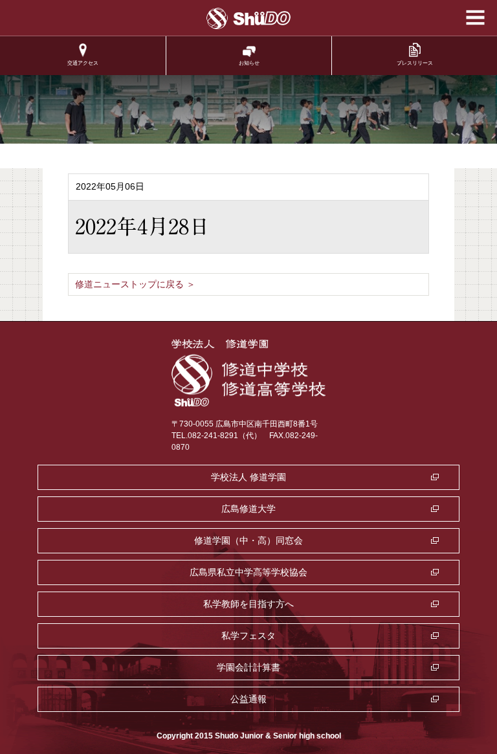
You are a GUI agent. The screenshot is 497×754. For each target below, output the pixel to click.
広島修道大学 (248, 509)
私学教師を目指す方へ (248, 604)
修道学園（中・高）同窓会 (248, 540)
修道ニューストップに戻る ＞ (135, 284)
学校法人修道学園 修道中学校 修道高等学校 (248, 18)
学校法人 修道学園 (248, 477)
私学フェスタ (248, 635)
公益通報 (248, 699)
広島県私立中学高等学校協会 (248, 572)
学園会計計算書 (248, 667)
